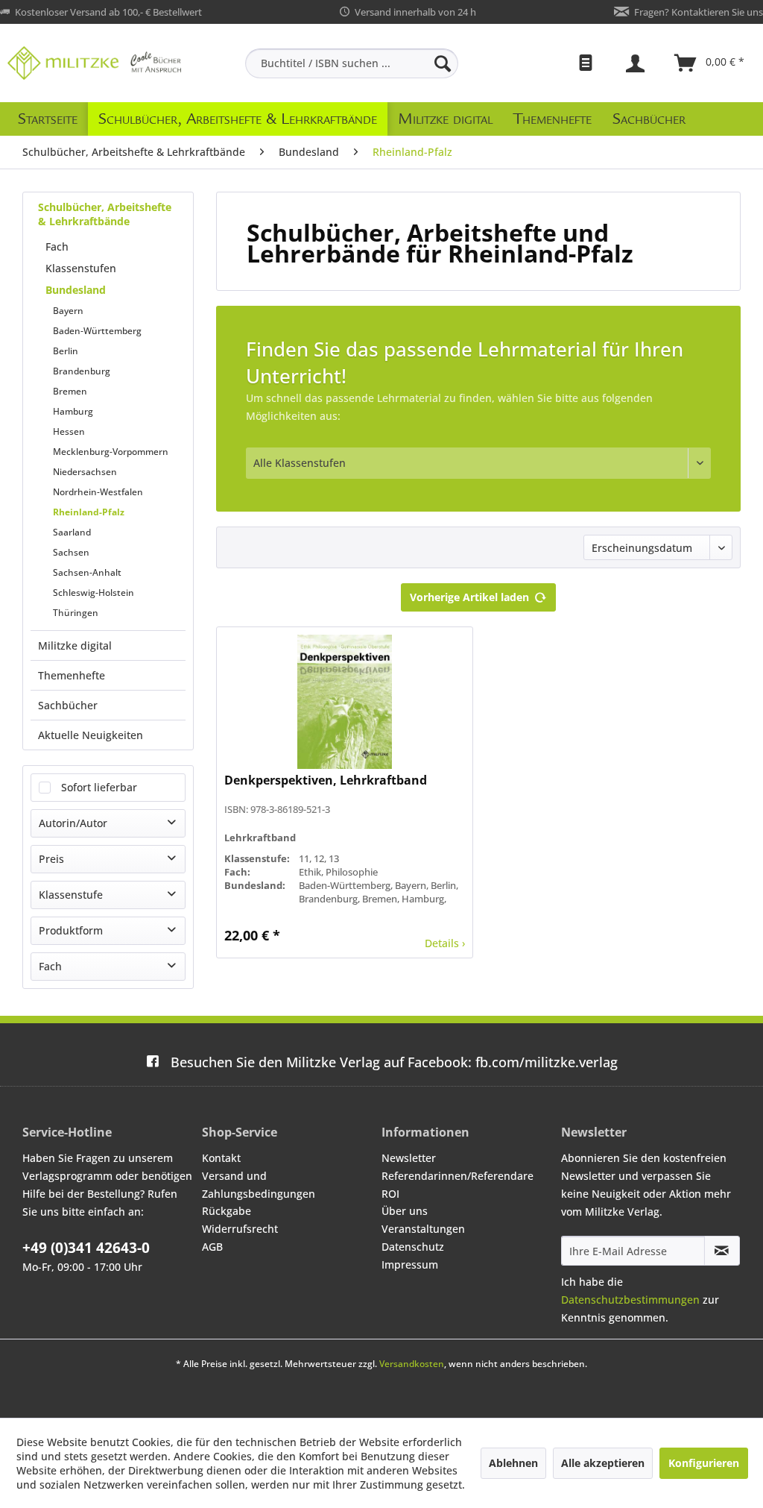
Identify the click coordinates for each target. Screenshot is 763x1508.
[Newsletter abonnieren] (722, 1251)
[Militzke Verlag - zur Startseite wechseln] (94, 63)
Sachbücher (68, 705)
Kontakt (221, 1158)
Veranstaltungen (423, 1229)
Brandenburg (81, 371)
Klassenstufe (71, 894)
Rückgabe (226, 1211)
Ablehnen (513, 1463)
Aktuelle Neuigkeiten (90, 735)
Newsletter (409, 1158)
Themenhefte (71, 675)
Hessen (69, 431)
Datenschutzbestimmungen (630, 1299)
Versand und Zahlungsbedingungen (258, 1185)
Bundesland (75, 290)
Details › (445, 943)
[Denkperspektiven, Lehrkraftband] (344, 702)
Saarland (72, 532)
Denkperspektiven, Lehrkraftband (325, 780)
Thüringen (75, 612)
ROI (390, 1194)
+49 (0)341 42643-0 (86, 1247)
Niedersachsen (85, 471)
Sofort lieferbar (99, 787)
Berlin (65, 351)
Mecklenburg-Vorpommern (110, 451)
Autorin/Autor (73, 823)
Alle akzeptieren (603, 1463)
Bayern (68, 310)
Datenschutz (413, 1247)
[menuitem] (352, 63)
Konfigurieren (703, 1463)
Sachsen (71, 552)
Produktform (71, 930)
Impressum (410, 1264)
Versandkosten (411, 1363)
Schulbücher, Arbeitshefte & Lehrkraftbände (104, 214)
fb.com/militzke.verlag (394, 1062)
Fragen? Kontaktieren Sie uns (698, 12)
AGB (212, 1247)
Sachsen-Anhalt (87, 572)
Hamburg (73, 411)
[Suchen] (442, 63)
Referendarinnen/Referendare (458, 1176)
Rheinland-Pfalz (88, 512)
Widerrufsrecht (240, 1229)
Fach (57, 246)
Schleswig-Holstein (93, 592)
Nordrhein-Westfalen (98, 492)
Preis (51, 859)
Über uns (405, 1211)
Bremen (70, 391)
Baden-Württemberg (97, 330)
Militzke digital (75, 645)
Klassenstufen (80, 268)
